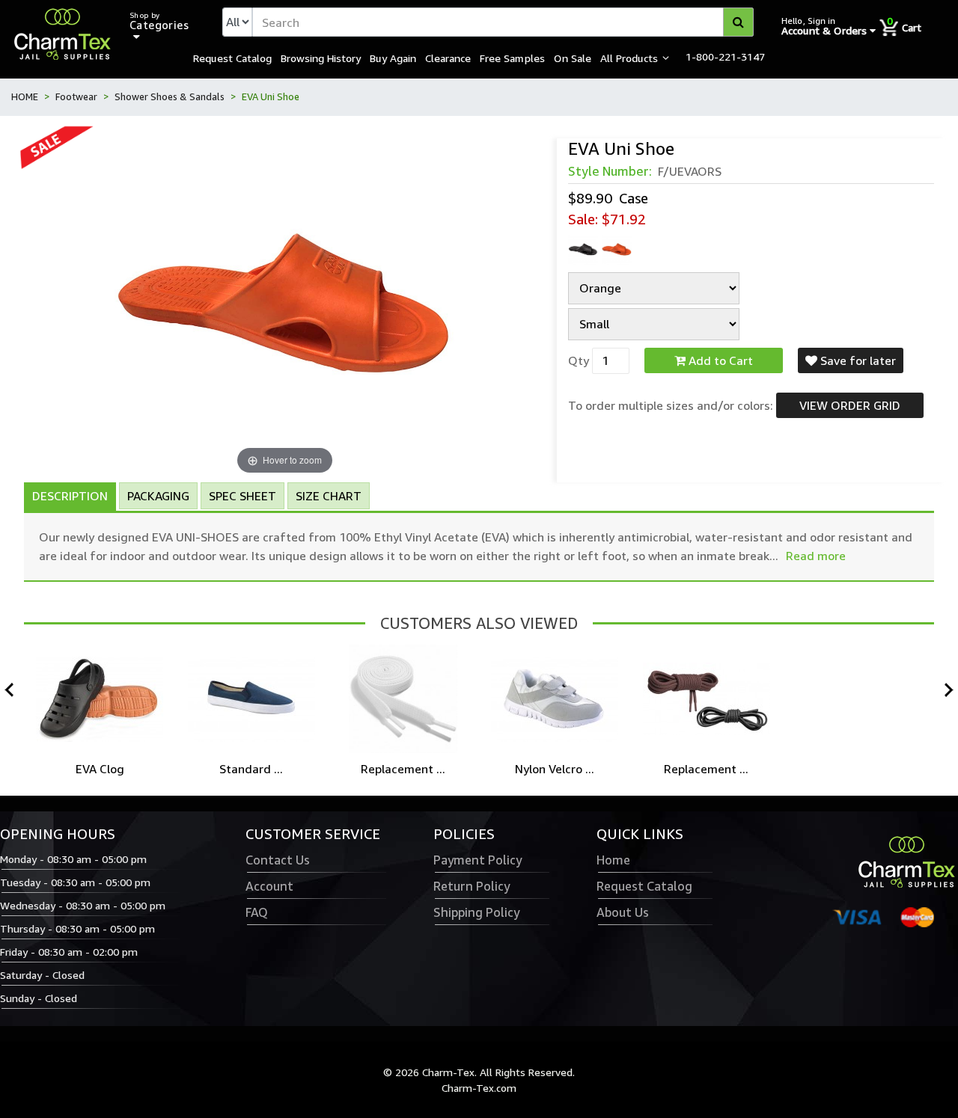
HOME (24, 96)
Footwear (76, 96)
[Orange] (617, 250)
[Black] (583, 250)
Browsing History (321, 58)
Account (269, 886)
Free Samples (512, 58)
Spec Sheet (242, 495)
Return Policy (471, 886)
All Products (629, 58)
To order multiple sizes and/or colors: (670, 405)
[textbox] (503, 22)
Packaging (158, 495)
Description (70, 495)
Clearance (448, 58)
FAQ (256, 912)
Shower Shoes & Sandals (170, 96)
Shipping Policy (476, 912)
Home (613, 860)
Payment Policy (477, 860)
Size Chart (328, 495)
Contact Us (277, 860)
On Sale (572, 58)
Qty (578, 360)
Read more (816, 555)
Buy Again (393, 58)
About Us (623, 912)
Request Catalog (232, 58)
